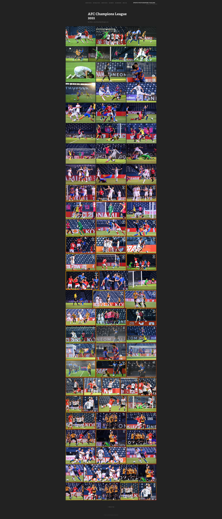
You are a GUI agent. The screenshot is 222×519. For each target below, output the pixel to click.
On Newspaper (118, 2)
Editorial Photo (96, 2)
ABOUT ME (125, 2)
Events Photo (104, 2)
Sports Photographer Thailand (144, 3)
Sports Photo (88, 2)
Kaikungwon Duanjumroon (113, 514)
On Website (111, 2)
